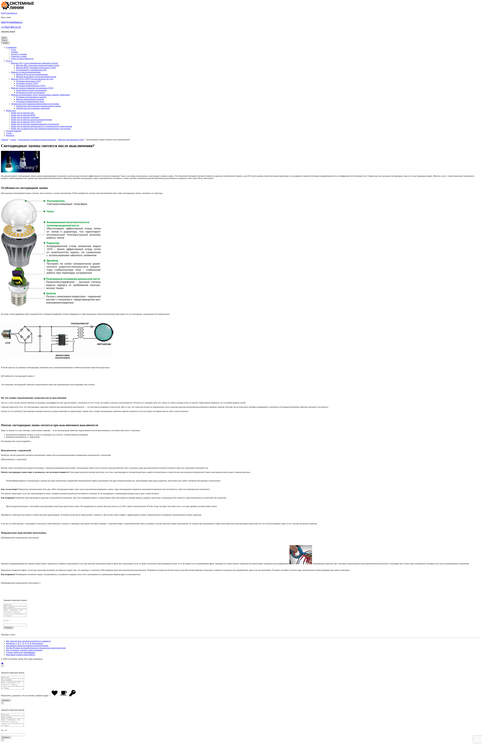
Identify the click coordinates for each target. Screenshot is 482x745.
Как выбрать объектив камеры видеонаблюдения (27, 646)
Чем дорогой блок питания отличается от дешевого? (28, 641)
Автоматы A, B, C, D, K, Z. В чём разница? (24, 643)
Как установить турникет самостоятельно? (24, 650)
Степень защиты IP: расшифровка (20, 652)
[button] (11, 47)
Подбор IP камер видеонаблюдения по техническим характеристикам (36, 648)
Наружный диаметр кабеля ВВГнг (20, 655)
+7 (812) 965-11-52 (11, 26)
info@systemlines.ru (9, 13)
